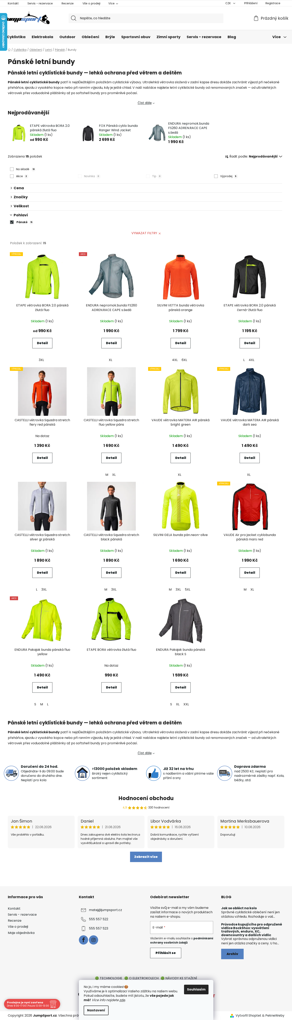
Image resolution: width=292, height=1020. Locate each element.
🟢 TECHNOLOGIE (108, 978)
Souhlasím (196, 989)
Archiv (232, 954)
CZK (228, 3)
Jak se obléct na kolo (239, 908)
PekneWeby (274, 1015)
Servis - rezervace (40, 3)
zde (122, 1000)
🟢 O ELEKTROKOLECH (141, 978)
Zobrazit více (146, 856)
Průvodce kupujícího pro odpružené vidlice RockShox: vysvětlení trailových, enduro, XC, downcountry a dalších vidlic (251, 930)
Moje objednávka (21, 933)
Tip (156, 176)
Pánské (24, 222)
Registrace (273, 3)
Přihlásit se (166, 953)
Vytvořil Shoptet (248, 1015)
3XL (41, 360)
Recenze (68, 3)
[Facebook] (83, 940)
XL (110, 360)
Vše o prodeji (91, 3)
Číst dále (145, 103)
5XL (187, 589)
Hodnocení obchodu (146, 798)
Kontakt (13, 3)
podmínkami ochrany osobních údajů (181, 940)
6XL (184, 360)
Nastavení (96, 1010)
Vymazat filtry (144, 233)
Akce (21, 176)
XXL (186, 704)
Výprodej (228, 176)
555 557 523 (98, 928)
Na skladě (25, 169)
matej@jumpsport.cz (105, 910)
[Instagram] (93, 940)
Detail (42, 343)
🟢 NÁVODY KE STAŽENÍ (179, 978)
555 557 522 (98, 919)
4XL (175, 360)
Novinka (91, 176)
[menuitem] (16, 37)
